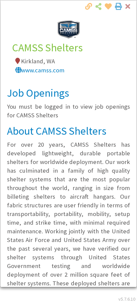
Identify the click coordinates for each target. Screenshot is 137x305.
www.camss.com (43, 70)
